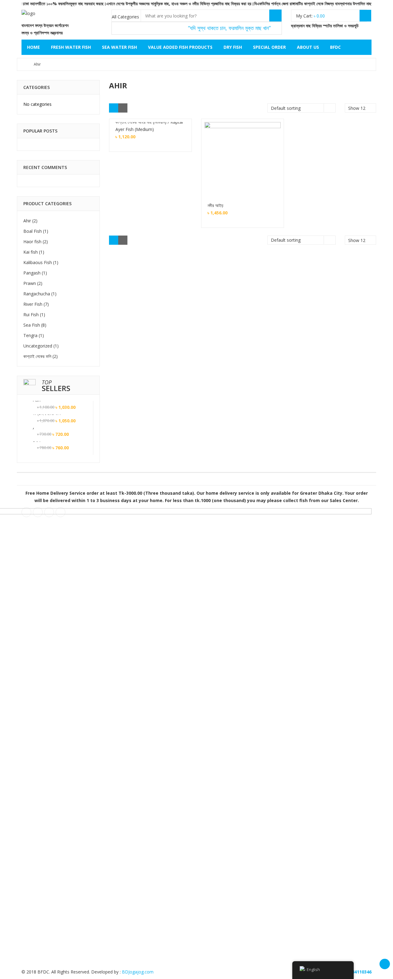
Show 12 (356, 144)
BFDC (335, 47)
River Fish (32, 304)
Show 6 (355, 127)
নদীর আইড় (216, 205)
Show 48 (356, 170)
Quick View (242, 151)
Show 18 (356, 152)
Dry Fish (233, 47)
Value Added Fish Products (180, 47)
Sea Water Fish (119, 47)
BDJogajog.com (138, 972)
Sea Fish (31, 325)
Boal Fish (32, 231)
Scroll (384, 964)
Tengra (30, 335)
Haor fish (32, 241)
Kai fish (30, 252)
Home (33, 47)
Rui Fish (31, 314)
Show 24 (356, 161)
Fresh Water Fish (71, 47)
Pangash (32, 273)
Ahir (27, 221)
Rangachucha (36, 294)
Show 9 (355, 135)
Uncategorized (37, 346)
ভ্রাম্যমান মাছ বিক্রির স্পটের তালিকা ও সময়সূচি (324, 26)
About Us (308, 47)
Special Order (269, 47)
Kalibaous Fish (37, 262)
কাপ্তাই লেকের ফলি (37, 356)
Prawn (29, 283)
